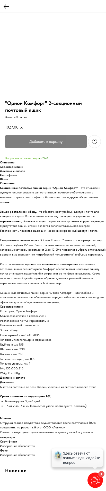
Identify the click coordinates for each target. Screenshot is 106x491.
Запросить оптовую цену (21, 158)
